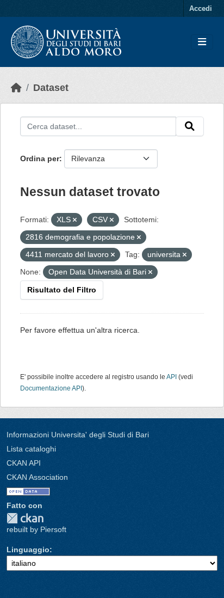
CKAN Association (37, 477)
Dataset (51, 87)
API (171, 377)
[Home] (16, 87)
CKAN (25, 518)
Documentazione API (51, 388)
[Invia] (190, 126)
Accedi (200, 8)
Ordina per (39, 158)
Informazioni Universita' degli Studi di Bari (78, 434)
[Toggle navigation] (202, 42)
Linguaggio (28, 549)
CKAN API (24, 463)
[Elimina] (75, 220)
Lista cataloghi (31, 448)
